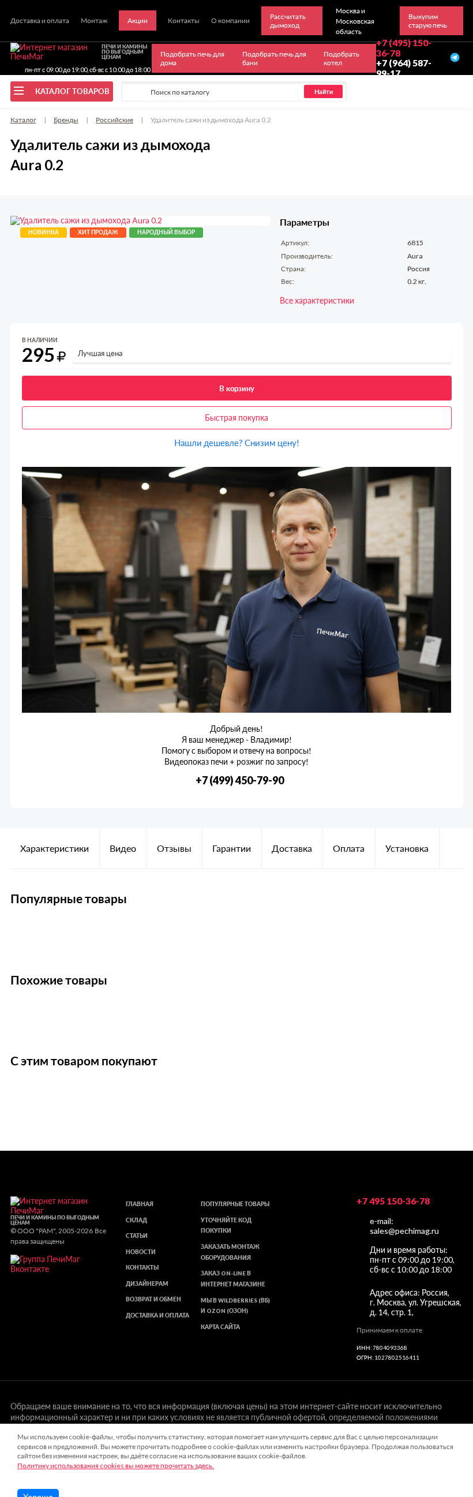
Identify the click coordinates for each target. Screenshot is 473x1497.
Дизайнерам (147, 1284)
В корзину (236, 388)
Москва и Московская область (355, 21)
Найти (323, 91)
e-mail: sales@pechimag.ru (404, 1226)
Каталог (23, 119)
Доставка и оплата (157, 1315)
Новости (141, 1252)
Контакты (142, 1267)
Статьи (137, 1236)
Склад (136, 1220)
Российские (114, 119)
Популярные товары (235, 1204)
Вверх (445, 1424)
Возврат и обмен (153, 1299)
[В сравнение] (444, 342)
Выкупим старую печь (427, 20)
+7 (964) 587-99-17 (403, 67)
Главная (139, 1204)
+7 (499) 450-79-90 (240, 780)
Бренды (66, 119)
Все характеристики (317, 300)
